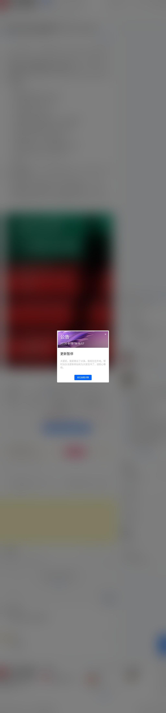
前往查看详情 (83, 377)
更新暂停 (66, 354)
